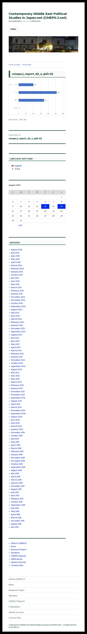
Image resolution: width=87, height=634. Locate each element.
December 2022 (18, 360)
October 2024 (17, 303)
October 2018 (17, 464)
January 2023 (17, 357)
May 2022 (15, 379)
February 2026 (17, 268)
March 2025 (16, 287)
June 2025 (15, 281)
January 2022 (17, 388)
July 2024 (15, 313)
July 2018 (15, 473)
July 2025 (15, 278)
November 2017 (18, 486)
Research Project (18, 549)
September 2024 (18, 306)
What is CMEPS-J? (19, 543)
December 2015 (17, 521)
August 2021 (16, 401)
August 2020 (16, 417)
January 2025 (17, 294)
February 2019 (17, 451)
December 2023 (18, 328)
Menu (13, 29)
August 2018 (16, 470)
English (18, 166)
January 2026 (17, 272)
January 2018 (17, 483)
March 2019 (16, 448)
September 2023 (18, 331)
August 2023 (16, 335)
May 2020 (15, 423)
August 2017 (16, 489)
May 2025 (15, 284)
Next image (27, 65)
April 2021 (15, 404)
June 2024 (15, 316)
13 (45, 206)
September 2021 (18, 398)
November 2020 (18, 410)
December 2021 (18, 391)
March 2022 (16, 382)
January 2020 (17, 429)
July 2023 (15, 338)
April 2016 (15, 514)
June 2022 (15, 376)
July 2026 (15, 253)
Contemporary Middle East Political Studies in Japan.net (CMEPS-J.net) (38, 16)
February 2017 (17, 499)
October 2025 (17, 275)
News (13, 546)
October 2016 (17, 502)
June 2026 (15, 256)
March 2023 (16, 350)
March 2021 (16, 407)
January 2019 (16, 454)
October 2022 (17, 363)
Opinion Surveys (18, 562)
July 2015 (15, 527)
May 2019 (15, 442)
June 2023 (15, 341)
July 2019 (15, 439)
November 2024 (18, 300)
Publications (16, 559)
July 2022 (15, 372)
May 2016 (15, 511)
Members (15, 553)
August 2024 (16, 309)
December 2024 (18, 297)
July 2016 (15, 508)
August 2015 (16, 524)
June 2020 (15, 420)
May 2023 (15, 344)
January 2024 (17, 325)
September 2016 (18, 505)
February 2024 (17, 322)
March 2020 (16, 426)
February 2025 (17, 290)
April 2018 (15, 476)
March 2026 (16, 265)
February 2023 (17, 354)
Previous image (14, 65)
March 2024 (16, 319)
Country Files (17, 565)
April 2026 (16, 262)
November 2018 (18, 461)
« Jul (20, 225)
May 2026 (15, 259)
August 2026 (16, 249)
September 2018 (18, 467)
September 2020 (18, 413)
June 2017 (15, 495)
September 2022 (18, 366)
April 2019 (15, 445)
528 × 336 (22, 119)
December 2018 (18, 458)
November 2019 (18, 432)
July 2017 (15, 492)
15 (62, 206)
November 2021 (18, 395)
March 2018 (16, 480)
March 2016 (16, 517)
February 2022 (17, 385)
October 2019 (17, 435)
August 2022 (16, 369)
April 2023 (15, 347)
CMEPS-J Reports (18, 556)
